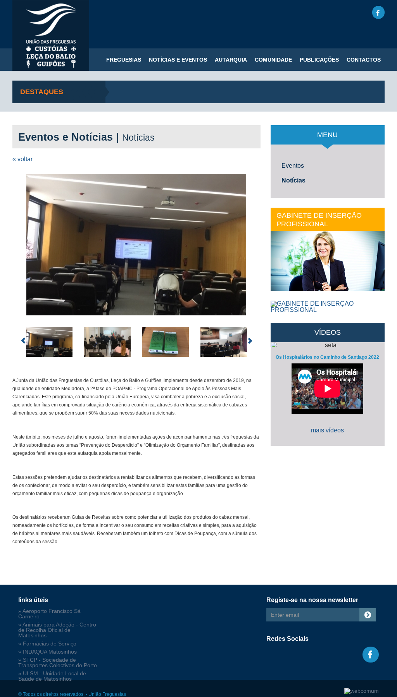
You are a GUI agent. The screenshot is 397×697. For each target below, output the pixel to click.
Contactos (364, 60)
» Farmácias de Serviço (47, 644)
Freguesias (123, 60)
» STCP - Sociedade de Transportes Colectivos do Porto (57, 662)
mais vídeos (327, 430)
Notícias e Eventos (178, 60)
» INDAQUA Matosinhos (47, 652)
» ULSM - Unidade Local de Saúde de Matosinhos (52, 676)
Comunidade (273, 60)
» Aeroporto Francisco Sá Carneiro (49, 614)
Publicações (319, 60)
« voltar (22, 159)
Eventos (292, 165)
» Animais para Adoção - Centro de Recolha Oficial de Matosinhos (57, 630)
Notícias (293, 180)
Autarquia (231, 60)
